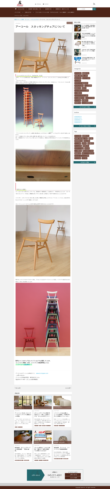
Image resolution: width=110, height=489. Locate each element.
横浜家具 (43, 425)
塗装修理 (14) (77, 102)
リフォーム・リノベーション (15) (81, 155)
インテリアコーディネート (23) (81, 95)
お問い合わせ (74, 474)
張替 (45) (84, 88)
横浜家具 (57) (77, 88)
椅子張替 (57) (90, 143)
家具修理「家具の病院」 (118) (35, 9)
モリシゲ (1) (25, 15)
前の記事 (18, 388)
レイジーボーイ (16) (90, 97)
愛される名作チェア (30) (88, 150)
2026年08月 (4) (77, 116)
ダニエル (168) (78, 135)
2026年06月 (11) (78, 119)
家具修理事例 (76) (78, 140)
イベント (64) (77, 143)
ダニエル (36, 425)
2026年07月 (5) (77, 118)
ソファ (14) (84, 158)
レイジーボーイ (61, 425)
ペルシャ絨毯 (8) (62, 12)
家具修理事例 (26, 460)
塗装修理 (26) (77, 153)
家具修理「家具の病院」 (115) (81, 138)
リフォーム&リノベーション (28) (42, 12)
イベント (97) (77, 80)
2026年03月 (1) (77, 122)
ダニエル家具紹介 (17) (79, 97)
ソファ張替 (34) (78, 150)
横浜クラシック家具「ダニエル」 (22, 19)
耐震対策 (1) (58, 9)
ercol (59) (84, 143)
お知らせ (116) (28, 12)
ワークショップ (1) (18, 15)
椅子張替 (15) (84, 100)
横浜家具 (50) (85, 145)
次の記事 (67, 388)
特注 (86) (90, 138)
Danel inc (20, 4)
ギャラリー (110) (85, 78)
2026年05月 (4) (77, 121)
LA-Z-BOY (56, 425)
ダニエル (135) (21, 9)
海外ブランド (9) (65, 9)
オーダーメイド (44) (79, 148)
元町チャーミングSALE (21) (87, 153)
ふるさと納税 (45, 460)
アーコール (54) (78, 145)
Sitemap (38, 4)
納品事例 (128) (48, 9)
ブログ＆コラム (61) (54, 12)
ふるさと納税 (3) (70, 12)
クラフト (40, 460)
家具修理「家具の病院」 (19, 460)
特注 (39, 425)
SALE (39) (87, 148)
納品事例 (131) (85, 135)
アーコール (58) (88, 85)
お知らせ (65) (86, 140)
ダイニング (48, 425)
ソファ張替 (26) (78, 93)
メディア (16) (17, 12)
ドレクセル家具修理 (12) (87, 102)
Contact (46, 4)
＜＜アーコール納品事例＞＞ (24, 364)
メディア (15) (77, 158)
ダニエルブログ (35, 19)
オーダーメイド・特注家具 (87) (81, 83)
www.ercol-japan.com (42, 373)
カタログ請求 (74, 478)
